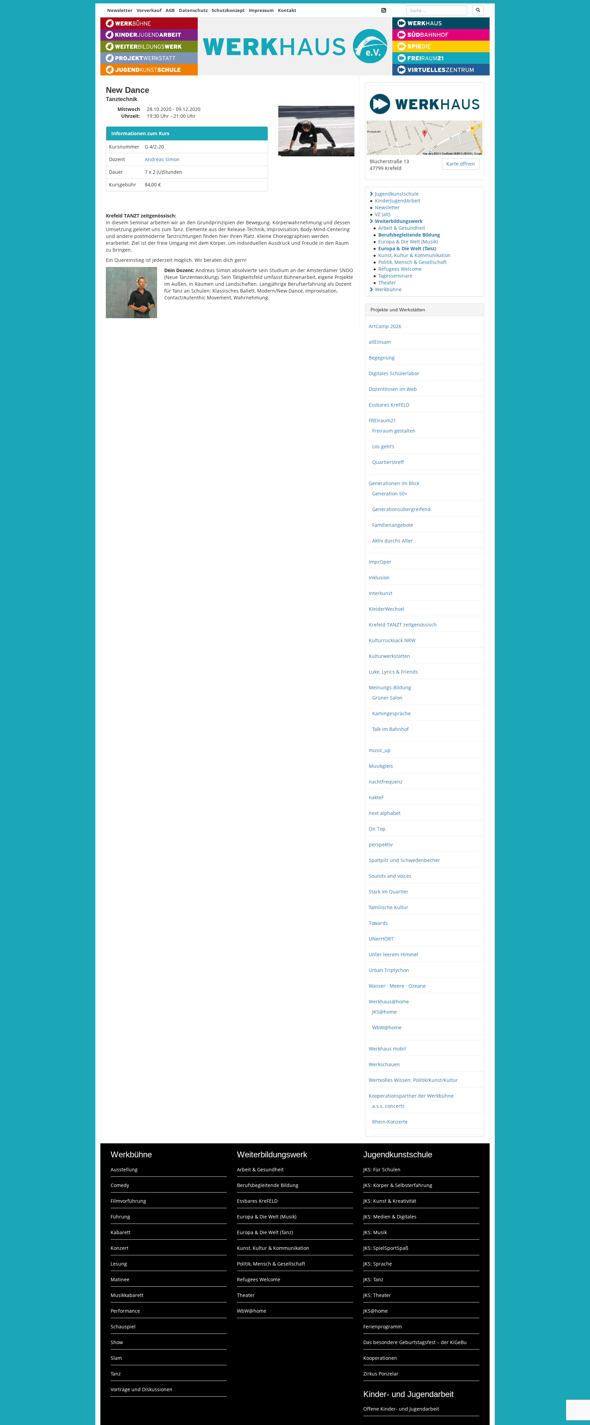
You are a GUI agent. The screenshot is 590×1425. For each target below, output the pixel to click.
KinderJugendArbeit (397, 200)
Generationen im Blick (394, 483)
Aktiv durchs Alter (392, 540)
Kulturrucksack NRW (392, 640)
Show (117, 1342)
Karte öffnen (460, 163)
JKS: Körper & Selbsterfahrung (397, 1185)
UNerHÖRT (381, 938)
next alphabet (385, 813)
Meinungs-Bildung (390, 687)
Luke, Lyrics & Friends (393, 671)
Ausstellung (124, 1169)
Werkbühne (388, 289)
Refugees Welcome (400, 269)
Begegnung (382, 357)
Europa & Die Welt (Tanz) (407, 248)
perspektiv (381, 844)
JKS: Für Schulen (382, 1169)
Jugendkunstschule (397, 194)
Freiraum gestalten (394, 430)
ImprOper (380, 562)
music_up (380, 750)
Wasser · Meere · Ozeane (397, 986)
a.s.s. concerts (388, 1106)
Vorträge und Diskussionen (141, 1389)
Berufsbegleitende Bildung (409, 234)
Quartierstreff (388, 462)
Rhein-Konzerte (390, 1121)
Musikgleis (381, 766)
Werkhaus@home (389, 1001)
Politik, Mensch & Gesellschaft (412, 262)
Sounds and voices (390, 876)
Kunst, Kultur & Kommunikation (414, 255)
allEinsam (380, 342)
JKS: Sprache (377, 1263)
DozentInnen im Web (393, 389)
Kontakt (287, 10)
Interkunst (380, 593)
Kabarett (120, 1232)
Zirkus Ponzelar (380, 1373)
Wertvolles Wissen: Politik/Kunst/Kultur (413, 1080)
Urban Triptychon (389, 970)
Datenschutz (193, 10)
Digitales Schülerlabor (394, 373)
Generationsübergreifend (401, 509)
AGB (170, 10)
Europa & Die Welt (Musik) (408, 241)
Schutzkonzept (228, 10)
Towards (378, 923)
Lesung (119, 1263)
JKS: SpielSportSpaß (385, 1248)
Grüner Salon (387, 697)
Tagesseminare (395, 275)
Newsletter (119, 10)
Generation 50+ (389, 493)
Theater (387, 282)
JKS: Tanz (373, 1279)
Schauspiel (123, 1326)
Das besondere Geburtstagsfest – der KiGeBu (415, 1342)
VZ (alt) (382, 214)
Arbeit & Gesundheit (401, 228)
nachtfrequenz (386, 781)
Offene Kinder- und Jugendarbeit (401, 1409)
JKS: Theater (377, 1295)
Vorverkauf (149, 10)
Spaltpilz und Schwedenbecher (404, 860)
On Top (377, 829)
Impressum (261, 10)
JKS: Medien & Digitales (390, 1216)
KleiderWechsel (386, 609)
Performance (125, 1311)
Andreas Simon (162, 159)
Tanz (116, 1373)
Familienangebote (392, 525)
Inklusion (379, 577)
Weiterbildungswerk (399, 221)
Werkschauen (384, 1064)
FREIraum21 (382, 420)
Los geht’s (383, 446)
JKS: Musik (375, 1232)
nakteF (376, 797)
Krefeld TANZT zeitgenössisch (403, 624)
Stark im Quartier (388, 891)
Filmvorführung (128, 1201)
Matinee (120, 1279)
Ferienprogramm (382, 1326)
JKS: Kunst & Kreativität (389, 1201)
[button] (371, 194)
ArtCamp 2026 (385, 326)
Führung (120, 1216)
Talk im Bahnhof (390, 729)
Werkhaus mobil (387, 1048)
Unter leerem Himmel (393, 954)
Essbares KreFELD (389, 404)
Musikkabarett (127, 1295)
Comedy (120, 1185)
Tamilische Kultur (388, 907)
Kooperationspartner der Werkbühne (411, 1095)
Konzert (119, 1248)
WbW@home (387, 1027)
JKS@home (384, 1011)
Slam (116, 1358)
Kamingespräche (391, 713)
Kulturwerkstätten (389, 656)
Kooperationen (380, 1358)
